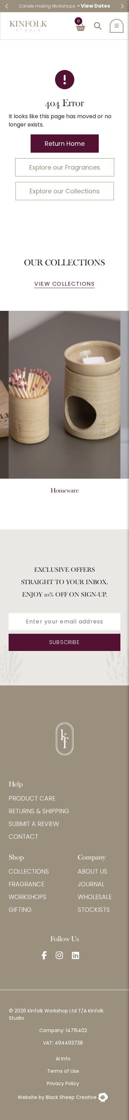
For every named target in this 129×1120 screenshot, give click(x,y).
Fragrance (26, 884)
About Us (92, 871)
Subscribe (64, 642)
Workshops (27, 897)
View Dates (95, 5)
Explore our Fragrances (64, 167)
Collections (29, 871)
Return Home (65, 143)
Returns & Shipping (39, 811)
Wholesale (95, 897)
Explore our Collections (65, 191)
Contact (23, 836)
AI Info (63, 1058)
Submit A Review (34, 823)
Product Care (32, 798)
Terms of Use (63, 1071)
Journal (91, 884)
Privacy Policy (63, 1083)
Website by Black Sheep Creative (58, 1097)
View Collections (64, 284)
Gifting (20, 909)
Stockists (94, 909)
